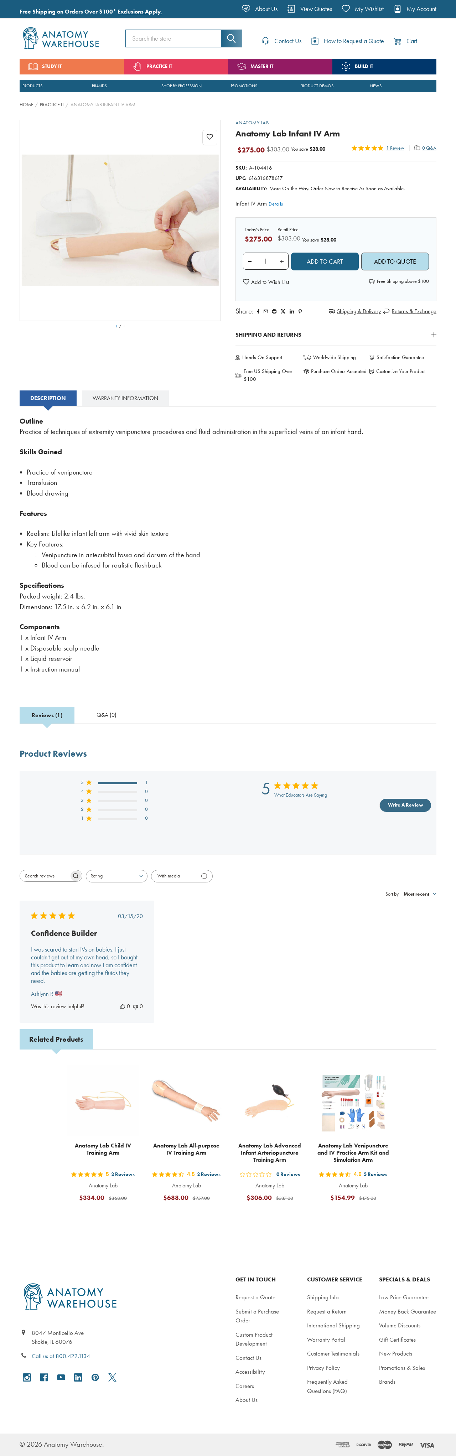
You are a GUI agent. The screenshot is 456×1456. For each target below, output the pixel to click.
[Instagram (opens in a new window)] (27, 1377)
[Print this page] (274, 311)
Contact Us (248, 1357)
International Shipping (333, 1325)
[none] (120, 220)
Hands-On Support (262, 357)
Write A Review (405, 805)
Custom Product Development (254, 1339)
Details (276, 204)
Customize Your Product (400, 371)
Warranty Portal (326, 1339)
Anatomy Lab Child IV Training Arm (103, 1149)
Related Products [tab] (56, 1039)
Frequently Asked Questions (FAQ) (327, 1386)
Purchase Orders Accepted (339, 371)
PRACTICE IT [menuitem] (159, 66)
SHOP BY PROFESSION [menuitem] (181, 85)
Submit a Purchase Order (257, 1316)
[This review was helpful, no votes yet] (122, 1006)
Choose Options (357, 1215)
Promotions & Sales (402, 1367)
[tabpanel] (228, 550)
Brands (387, 1381)
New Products (395, 1353)
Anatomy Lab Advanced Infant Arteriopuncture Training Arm (269, 1152)
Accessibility (250, 1371)
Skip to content (22, 8)
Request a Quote (255, 1297)
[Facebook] (258, 311)
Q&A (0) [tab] (106, 714)
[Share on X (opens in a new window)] (283, 311)
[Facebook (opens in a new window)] (44, 1377)
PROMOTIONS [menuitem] (244, 85)
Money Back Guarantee (407, 1311)
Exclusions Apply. (140, 11)
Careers (244, 1385)
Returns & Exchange (414, 311)
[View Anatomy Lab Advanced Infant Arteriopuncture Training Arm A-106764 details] (269, 1100)
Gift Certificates (397, 1339)
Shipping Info (323, 1297)
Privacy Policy (323, 1367)
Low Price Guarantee (404, 1297)
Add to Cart (107, 1215)
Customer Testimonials (333, 1353)
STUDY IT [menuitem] (52, 66)
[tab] (48, 398)
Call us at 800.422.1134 (61, 1355)
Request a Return (327, 1311)
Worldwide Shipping (334, 357)
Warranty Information (125, 398)
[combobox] (116, 876)
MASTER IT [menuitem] (261, 66)
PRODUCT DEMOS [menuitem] (316, 85)
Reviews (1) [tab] (47, 715)
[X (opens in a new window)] (112, 1377)
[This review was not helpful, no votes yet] (135, 1006)
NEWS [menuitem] (376, 85)
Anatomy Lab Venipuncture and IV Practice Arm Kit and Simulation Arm (353, 1152)
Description (48, 398)
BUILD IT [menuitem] (364, 66)
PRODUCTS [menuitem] (32, 85)
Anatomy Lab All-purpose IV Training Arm (186, 1149)
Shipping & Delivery (359, 311)
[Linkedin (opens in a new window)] (292, 311)
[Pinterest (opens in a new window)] (300, 311)
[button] (266, 282)
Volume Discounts (399, 1325)
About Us (246, 1399)
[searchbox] (44, 875)
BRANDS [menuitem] (99, 85)
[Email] (266, 311)
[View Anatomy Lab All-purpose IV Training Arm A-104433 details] (186, 1100)
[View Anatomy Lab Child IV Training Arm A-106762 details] (103, 1100)
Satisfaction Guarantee (400, 357)
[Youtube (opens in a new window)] (61, 1377)
